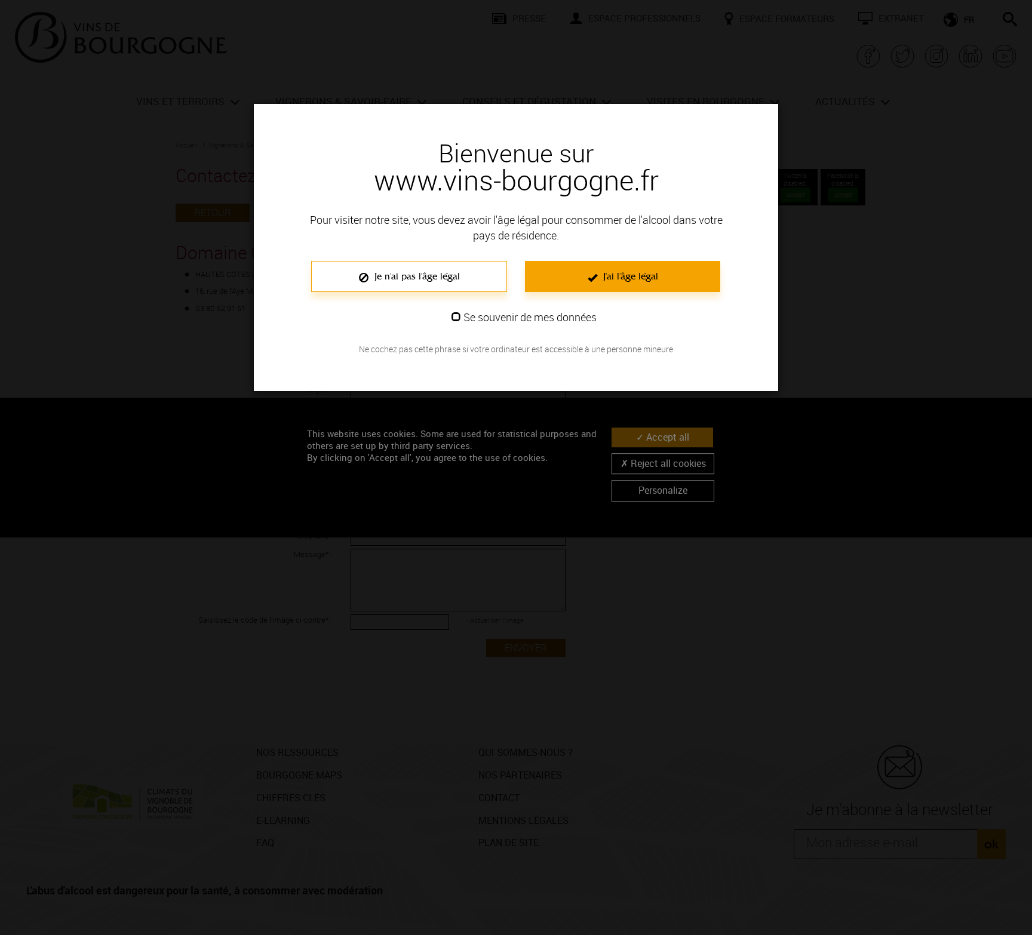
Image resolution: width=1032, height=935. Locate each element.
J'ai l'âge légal (629, 276)
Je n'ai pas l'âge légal (415, 276)
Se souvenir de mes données (530, 317)
